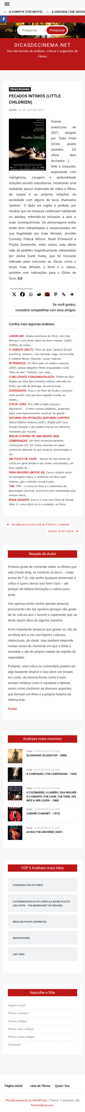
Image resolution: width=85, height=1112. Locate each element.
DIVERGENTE (17, 390)
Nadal (13, 109)
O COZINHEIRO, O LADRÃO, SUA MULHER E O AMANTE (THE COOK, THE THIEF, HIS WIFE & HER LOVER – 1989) (51, 796)
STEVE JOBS (17, 404)
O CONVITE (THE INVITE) (23, 12)
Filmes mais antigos (21, 1029)
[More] (72, 294)
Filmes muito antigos (21, 1036)
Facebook (14, 1044)
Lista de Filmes (40, 1085)
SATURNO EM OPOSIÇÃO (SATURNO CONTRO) (39, 417)
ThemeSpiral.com (42, 1105)
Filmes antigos (17, 1021)
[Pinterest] (55, 294)
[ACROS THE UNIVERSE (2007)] (15, 832)
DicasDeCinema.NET (42, 45)
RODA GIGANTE (19, 499)
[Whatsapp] (30, 294)
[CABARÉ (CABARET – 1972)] (15, 814)
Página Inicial (16, 1005)
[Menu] (6, 4)
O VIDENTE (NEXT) (21, 349)
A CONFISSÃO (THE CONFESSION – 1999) (51, 774)
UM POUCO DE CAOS (23, 458)
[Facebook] (22, 294)
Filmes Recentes (20, 89)
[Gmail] (47, 294)
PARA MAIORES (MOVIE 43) (26, 472)
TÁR (11, 486)
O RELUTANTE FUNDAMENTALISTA (31, 376)
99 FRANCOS (17, 363)
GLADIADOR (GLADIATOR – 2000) (46, 755)
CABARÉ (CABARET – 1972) (43, 813)
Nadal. (13, 708)
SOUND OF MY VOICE (61, 531)
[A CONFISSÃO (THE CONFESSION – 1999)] (15, 774)
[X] (14, 294)
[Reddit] (39, 294)
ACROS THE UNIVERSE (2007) (44, 832)
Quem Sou (62, 1085)
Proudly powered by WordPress (26, 1100)
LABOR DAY (16, 336)
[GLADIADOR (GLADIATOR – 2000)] (15, 756)
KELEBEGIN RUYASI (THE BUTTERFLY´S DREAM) (40, 524)
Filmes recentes (18, 1013)
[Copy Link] (63, 294)
